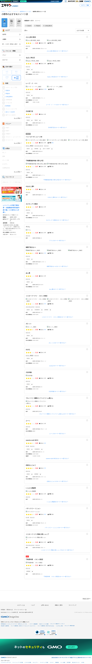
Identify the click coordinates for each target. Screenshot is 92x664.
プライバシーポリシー (19, 609)
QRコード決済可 (46, 148)
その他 (82, 662)
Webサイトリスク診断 (43, 623)
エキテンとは (21, 605)
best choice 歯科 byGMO (25, 612)
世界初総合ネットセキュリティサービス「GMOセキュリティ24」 (14, 623)
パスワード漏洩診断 (33, 623)
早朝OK (36, 120)
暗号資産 (68, 662)
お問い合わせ (45, 605)
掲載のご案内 (58, 605)
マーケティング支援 (44, 662)
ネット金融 (63, 662)
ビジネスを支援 (28, 662)
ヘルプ (33, 605)
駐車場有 (36, 148)
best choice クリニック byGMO (8, 612)
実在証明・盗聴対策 (5, 625)
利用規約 (3, 609)
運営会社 (9, 609)
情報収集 (57, 662)
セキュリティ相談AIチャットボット (57, 623)
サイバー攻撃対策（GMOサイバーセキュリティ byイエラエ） (23, 625)
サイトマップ (72, 605)
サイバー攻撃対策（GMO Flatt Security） (46, 625)
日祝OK (28, 69)
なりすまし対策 (59, 625)
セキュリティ (35, 662)
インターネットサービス (6, 662)
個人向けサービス (75, 662)
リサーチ (51, 662)
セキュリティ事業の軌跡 (69, 625)
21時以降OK (37, 309)
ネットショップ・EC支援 (18, 662)
